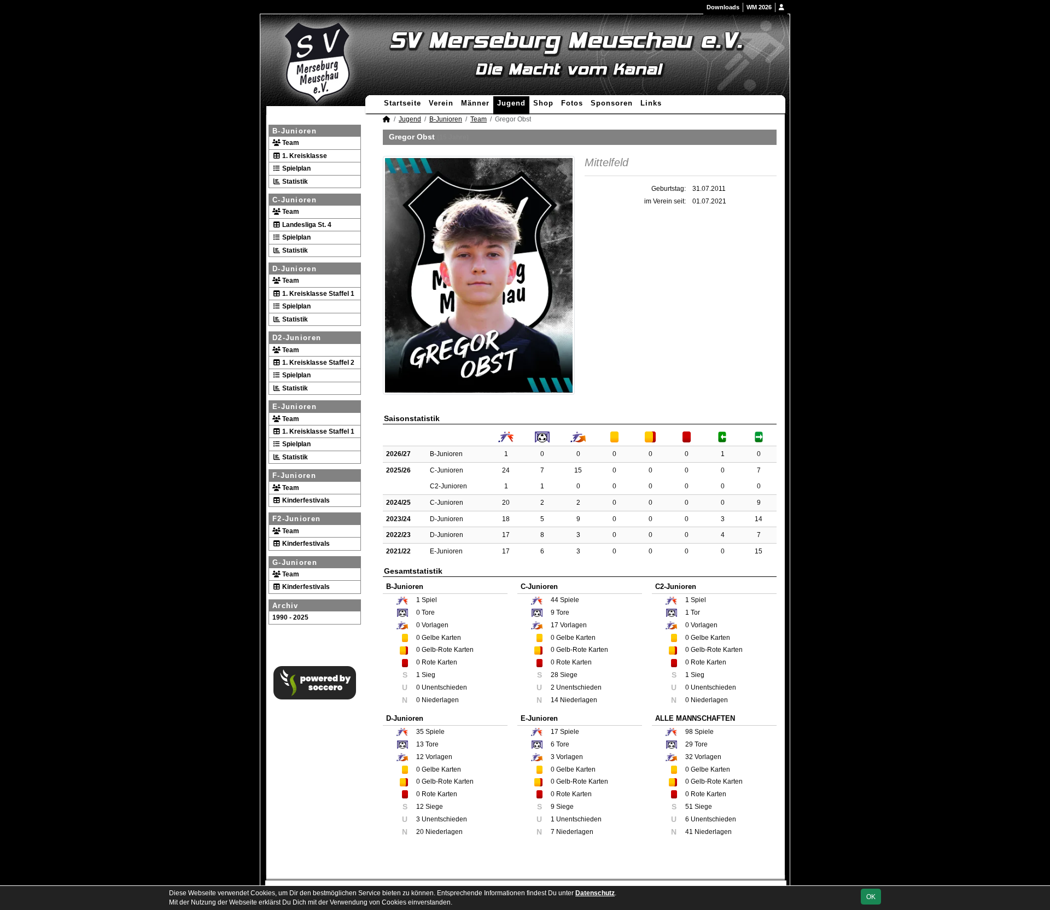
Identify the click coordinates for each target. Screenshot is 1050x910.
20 (506, 502)
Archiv (285, 606)
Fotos (572, 103)
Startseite (402, 103)
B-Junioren (294, 131)
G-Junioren (294, 562)
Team (290, 143)
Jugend (511, 103)
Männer (475, 103)
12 (420, 757)
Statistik (294, 181)
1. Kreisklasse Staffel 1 (317, 294)
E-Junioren (294, 406)
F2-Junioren (296, 519)
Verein (441, 103)
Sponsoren (612, 103)
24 (506, 470)
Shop (543, 103)
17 (506, 535)
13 (420, 744)
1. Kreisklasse (304, 156)
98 (689, 732)
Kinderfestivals (305, 500)
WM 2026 (759, 7)
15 (578, 470)
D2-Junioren (296, 338)
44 (554, 600)
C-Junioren (294, 200)
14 (758, 519)
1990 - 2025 (290, 617)
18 (506, 519)
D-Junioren (294, 269)
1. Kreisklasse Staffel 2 (317, 362)
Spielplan (296, 168)
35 (420, 732)
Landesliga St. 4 (306, 225)
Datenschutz (595, 893)
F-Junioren (294, 475)
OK (871, 897)
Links (651, 103)
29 (689, 744)
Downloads (723, 7)
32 (689, 757)
